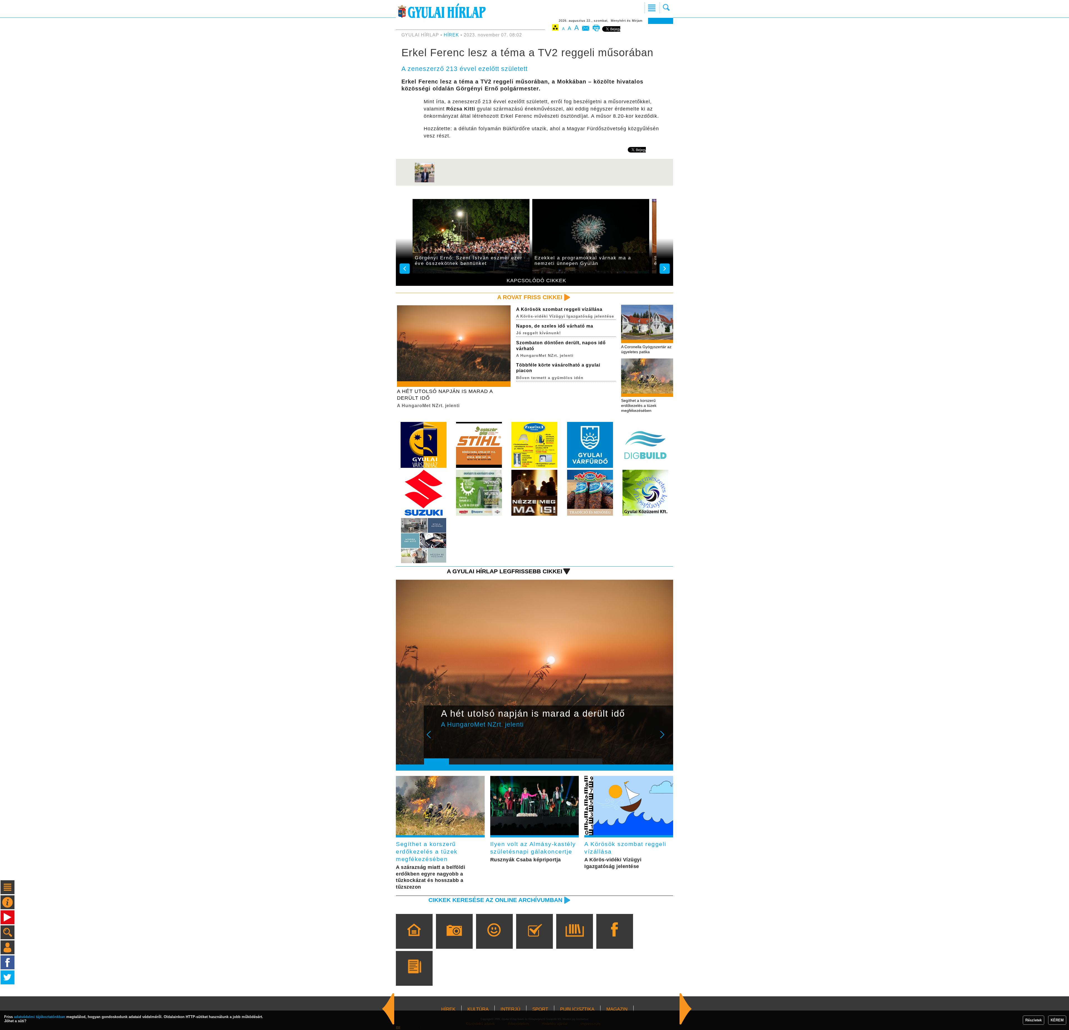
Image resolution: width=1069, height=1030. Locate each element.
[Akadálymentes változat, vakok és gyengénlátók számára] (555, 28)
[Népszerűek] (494, 939)
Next (665, 738)
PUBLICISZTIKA (577, 1009)
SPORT (540, 1009)
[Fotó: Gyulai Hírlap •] (424, 182)
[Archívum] (574, 939)
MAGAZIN (616, 1009)
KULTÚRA (478, 1009)
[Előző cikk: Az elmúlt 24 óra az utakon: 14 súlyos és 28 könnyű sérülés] (685, 1008)
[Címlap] (414, 939)
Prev (432, 738)
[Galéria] (454, 939)
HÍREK (451, 35)
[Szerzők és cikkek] (414, 976)
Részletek (1033, 1020)
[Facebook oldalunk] (614, 939)
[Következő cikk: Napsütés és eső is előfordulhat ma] (388, 1008)
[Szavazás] (534, 939)
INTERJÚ (510, 1009)
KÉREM (1057, 1020)
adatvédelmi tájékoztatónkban (39, 1017)
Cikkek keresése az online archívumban (495, 900)
